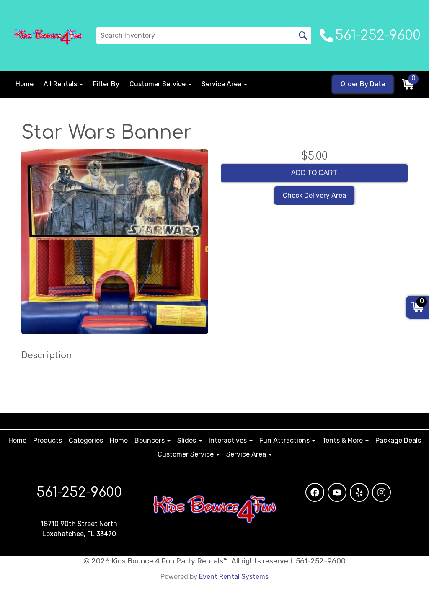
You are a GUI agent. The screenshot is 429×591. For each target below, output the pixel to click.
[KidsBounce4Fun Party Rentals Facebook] (314, 492)
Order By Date (363, 84)
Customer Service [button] (158, 84)
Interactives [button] (228, 440)
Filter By (106, 84)
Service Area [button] (222, 84)
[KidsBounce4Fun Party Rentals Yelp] (359, 492)
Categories (86, 440)
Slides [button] (187, 440)
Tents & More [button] (343, 440)
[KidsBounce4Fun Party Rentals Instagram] (381, 492)
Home (25, 84)
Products (47, 440)
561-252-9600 (79, 492)
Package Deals (398, 440)
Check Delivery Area (314, 195)
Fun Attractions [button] (285, 440)
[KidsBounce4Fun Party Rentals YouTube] (337, 492)
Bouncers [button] (150, 440)
